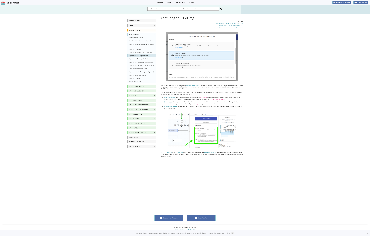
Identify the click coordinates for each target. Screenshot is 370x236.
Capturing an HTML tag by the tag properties (141, 65)
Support (191, 2)
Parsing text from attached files (138, 68)
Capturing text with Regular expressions (140, 52)
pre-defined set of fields (193, 85)
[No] (368, 233)
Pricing (169, 2)
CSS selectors (179, 152)
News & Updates (180, 229)
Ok (232, 233)
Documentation (180, 2)
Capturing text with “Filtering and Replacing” (141, 72)
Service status (191, 229)
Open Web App (362, 2)
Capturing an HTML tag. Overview (138, 56)
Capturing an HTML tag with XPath (138, 59)
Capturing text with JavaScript (137, 75)
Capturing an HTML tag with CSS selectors (141, 62)
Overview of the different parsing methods (141, 41)
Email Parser (12, 2)
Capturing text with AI (135, 49)
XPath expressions (166, 152)
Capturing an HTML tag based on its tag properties (228, 27)
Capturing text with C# (135, 78)
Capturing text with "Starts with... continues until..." (141, 45)
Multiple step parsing (135, 81)
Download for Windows (343, 2)
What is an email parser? (136, 38)
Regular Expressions (210, 152)
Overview (160, 2)
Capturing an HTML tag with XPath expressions (229, 23)
